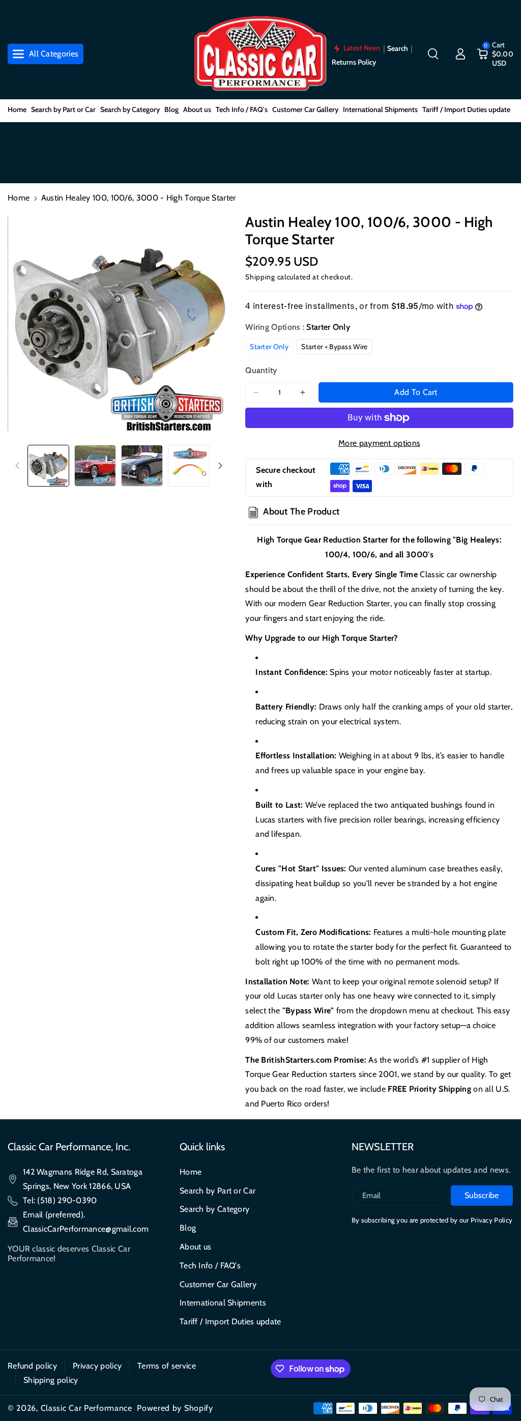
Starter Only (269, 346)
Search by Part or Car (217, 1191)
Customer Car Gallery (218, 1284)
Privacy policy (97, 1366)
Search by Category (214, 1209)
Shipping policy (50, 1380)
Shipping (260, 276)
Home (19, 198)
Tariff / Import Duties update (230, 1321)
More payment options (379, 443)
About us (195, 1247)
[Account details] (460, 54)
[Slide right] (220, 465)
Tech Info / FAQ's (210, 1265)
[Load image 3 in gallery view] (142, 466)
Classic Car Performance (86, 1408)
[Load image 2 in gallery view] (95, 466)
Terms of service (166, 1366)
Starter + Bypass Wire (334, 346)
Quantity (261, 370)
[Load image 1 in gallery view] (48, 466)
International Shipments (223, 1303)
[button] (433, 54)
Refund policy (32, 1366)
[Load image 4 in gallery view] (189, 466)
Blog (188, 1228)
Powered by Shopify (175, 1408)
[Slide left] (17, 465)
